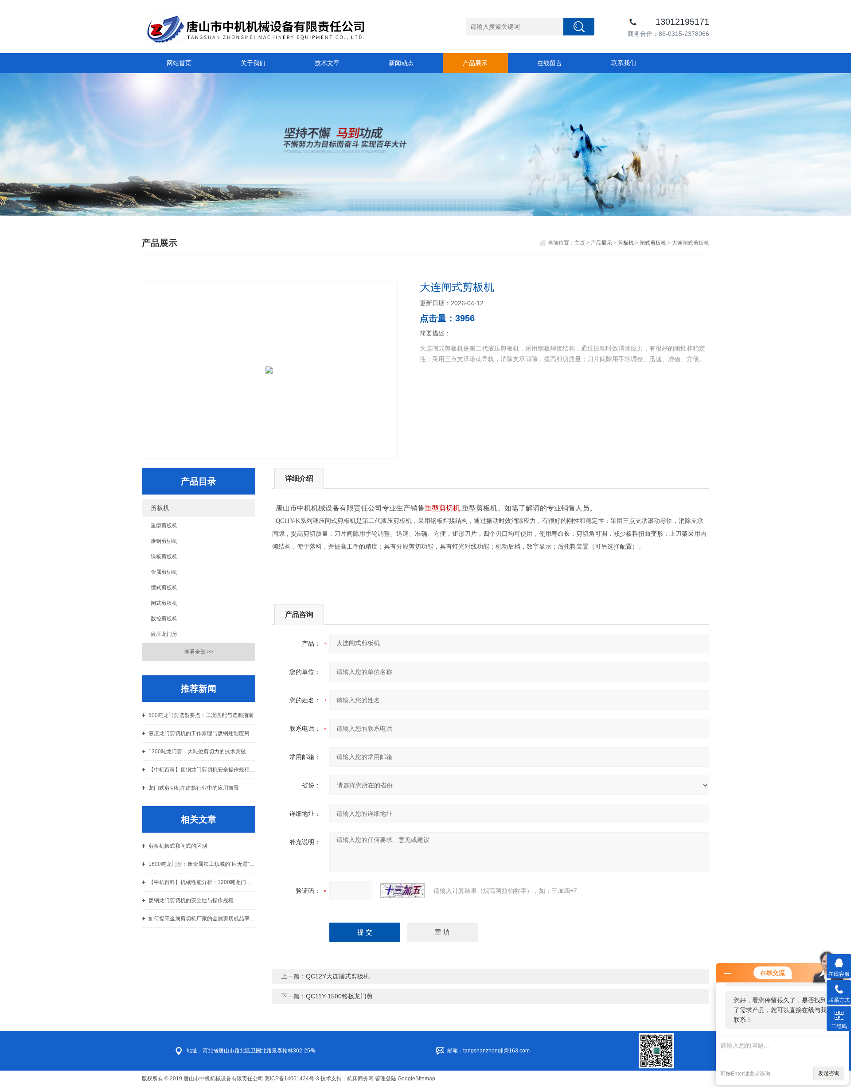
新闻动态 (401, 62)
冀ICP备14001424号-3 (292, 1078)
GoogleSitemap (416, 1078)
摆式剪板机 (164, 587)
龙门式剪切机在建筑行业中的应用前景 (193, 788)
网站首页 (179, 62)
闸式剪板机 (653, 243)
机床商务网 (360, 1078)
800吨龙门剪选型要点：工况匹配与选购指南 (201, 715)
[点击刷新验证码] (402, 890)
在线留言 (549, 62)
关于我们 (253, 62)
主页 (579, 243)
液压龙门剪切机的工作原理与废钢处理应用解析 (201, 733)
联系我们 (623, 62)
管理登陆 (385, 1078)
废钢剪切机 (164, 541)
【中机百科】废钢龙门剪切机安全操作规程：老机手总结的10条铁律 (201, 770)
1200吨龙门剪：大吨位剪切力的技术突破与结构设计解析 (201, 751)
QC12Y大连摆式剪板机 (338, 976)
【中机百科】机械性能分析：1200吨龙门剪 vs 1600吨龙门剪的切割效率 (201, 882)
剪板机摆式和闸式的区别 (177, 846)
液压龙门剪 (164, 634)
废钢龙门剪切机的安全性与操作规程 (191, 900)
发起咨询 (828, 1073)
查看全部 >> (198, 652)
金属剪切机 (164, 572)
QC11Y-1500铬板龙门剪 (339, 996)
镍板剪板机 (164, 556)
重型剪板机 (164, 525)
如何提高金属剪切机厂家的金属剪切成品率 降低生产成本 (201, 919)
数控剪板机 (164, 619)
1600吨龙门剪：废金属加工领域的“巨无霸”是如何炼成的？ (201, 864)
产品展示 (475, 62)
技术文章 (327, 62)
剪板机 (626, 243)
